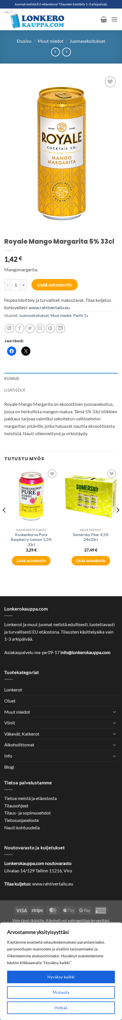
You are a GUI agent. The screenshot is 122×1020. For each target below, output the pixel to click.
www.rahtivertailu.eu (49, 307)
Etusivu (24, 41)
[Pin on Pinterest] (50, 328)
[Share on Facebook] (19, 328)
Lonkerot (13, 689)
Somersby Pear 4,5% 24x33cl (91, 537)
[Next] (117, 521)
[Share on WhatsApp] (9, 328)
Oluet (10, 700)
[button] (103, 19)
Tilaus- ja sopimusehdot (27, 812)
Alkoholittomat (19, 744)
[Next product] (55, 52)
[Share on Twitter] (30, 328)
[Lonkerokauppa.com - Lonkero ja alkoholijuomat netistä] (50, 19)
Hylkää (61, 1007)
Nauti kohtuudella (22, 827)
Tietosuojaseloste (21, 820)
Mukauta (61, 992)
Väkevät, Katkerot (21, 733)
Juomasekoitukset (87, 41)
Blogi (9, 766)
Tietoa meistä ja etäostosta (30, 798)
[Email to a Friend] (40, 328)
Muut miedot (51, 41)
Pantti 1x (80, 315)
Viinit (9, 722)
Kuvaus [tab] (11, 378)
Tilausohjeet (16, 805)
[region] (61, 971)
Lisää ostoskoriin (54, 284)
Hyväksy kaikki (61, 976)
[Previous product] (66, 52)
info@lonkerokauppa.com (85, 652)
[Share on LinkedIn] (60, 328)
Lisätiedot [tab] (15, 390)
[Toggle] (114, 711)
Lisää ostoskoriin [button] (31, 560)
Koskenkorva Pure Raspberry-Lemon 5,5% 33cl (31, 539)
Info (8, 755)
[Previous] (4, 521)
